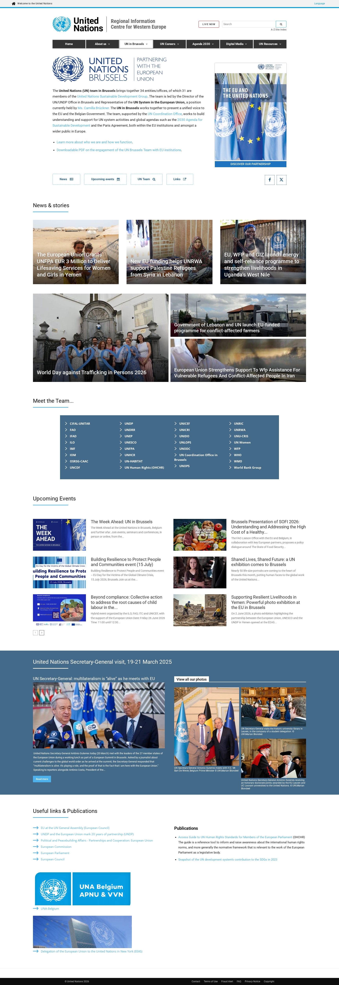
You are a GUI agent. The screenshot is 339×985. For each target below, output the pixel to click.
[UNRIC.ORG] (129, 69)
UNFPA (129, 449)
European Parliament (55, 853)
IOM (73, 455)
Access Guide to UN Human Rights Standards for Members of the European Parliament (235, 837)
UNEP (128, 436)
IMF (72, 449)
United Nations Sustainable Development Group (112, 96)
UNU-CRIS (241, 436)
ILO (72, 442)
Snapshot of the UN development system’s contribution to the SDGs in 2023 (227, 859)
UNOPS (184, 466)
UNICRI (184, 430)
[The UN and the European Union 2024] (250, 111)
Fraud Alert (227, 981)
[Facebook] (270, 180)
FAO (73, 430)
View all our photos (192, 679)
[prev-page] (35, 632)
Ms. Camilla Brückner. (94, 108)
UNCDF (75, 467)
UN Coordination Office (165, 114)
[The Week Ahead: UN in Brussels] (59, 535)
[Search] (281, 24)
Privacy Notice (252, 981)
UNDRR (130, 430)
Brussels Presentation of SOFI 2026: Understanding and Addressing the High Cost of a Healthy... (268, 527)
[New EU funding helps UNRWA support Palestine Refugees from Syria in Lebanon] (169, 252)
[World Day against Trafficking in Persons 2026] (101, 338)
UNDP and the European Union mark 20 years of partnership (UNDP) (87, 834)
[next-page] (41, 632)
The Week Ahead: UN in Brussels (121, 521)
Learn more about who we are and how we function (94, 142)
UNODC (184, 449)
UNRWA (239, 430)
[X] (281, 180)
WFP (237, 449)
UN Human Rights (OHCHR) (144, 467)
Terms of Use (211, 981)
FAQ (239, 981)
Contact (196, 981)
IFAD (73, 436)
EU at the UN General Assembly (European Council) (75, 828)
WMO (238, 461)
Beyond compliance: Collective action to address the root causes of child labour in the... (126, 602)
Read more (42, 779)
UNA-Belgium (50, 908)
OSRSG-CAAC (79, 461)
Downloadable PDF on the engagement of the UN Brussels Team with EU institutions (119, 150)
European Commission (56, 847)
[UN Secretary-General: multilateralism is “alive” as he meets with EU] (99, 715)
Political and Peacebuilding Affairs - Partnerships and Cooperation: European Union (97, 840)
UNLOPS (185, 442)
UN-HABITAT (134, 461)
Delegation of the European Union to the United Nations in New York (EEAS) (91, 951)
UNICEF (184, 423)
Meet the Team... (53, 401)
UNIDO (184, 436)
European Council (53, 859)
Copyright (269, 981)
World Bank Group (247, 467)
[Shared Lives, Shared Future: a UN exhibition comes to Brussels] (199, 572)
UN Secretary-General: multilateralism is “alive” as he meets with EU (94, 678)
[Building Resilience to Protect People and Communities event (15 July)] (59, 572)
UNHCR (130, 455)
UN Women (242, 442)
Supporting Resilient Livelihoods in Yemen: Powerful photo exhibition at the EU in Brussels (265, 602)
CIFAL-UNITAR (80, 423)
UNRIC (238, 423)
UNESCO (131, 442)
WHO (237, 455)
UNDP (129, 423)
